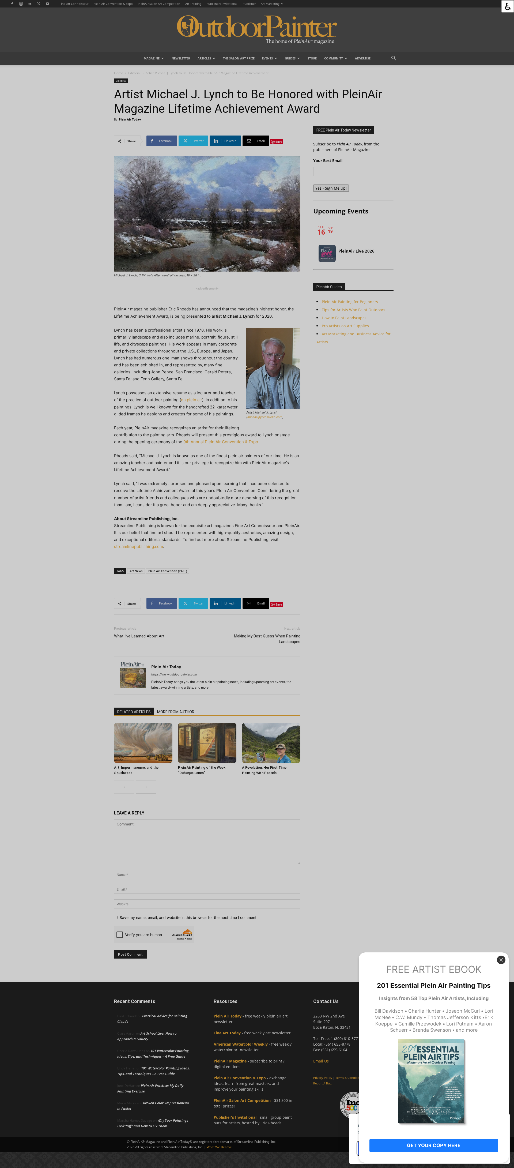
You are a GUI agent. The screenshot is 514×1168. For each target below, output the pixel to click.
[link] (507, 6)
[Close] (501, 960)
